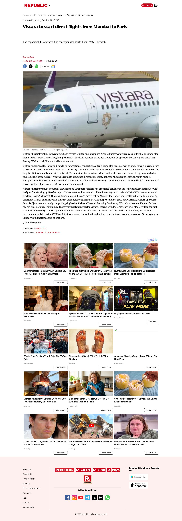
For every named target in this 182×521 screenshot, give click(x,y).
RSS (24, 498)
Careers (26, 502)
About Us (27, 469)
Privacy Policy (29, 478)
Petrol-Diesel (28, 507)
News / (26, 15)
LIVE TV (148, 5)
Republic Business (32, 61)
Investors (27, 493)
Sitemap (26, 483)
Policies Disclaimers (32, 488)
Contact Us (28, 474)
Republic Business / (38, 15)
